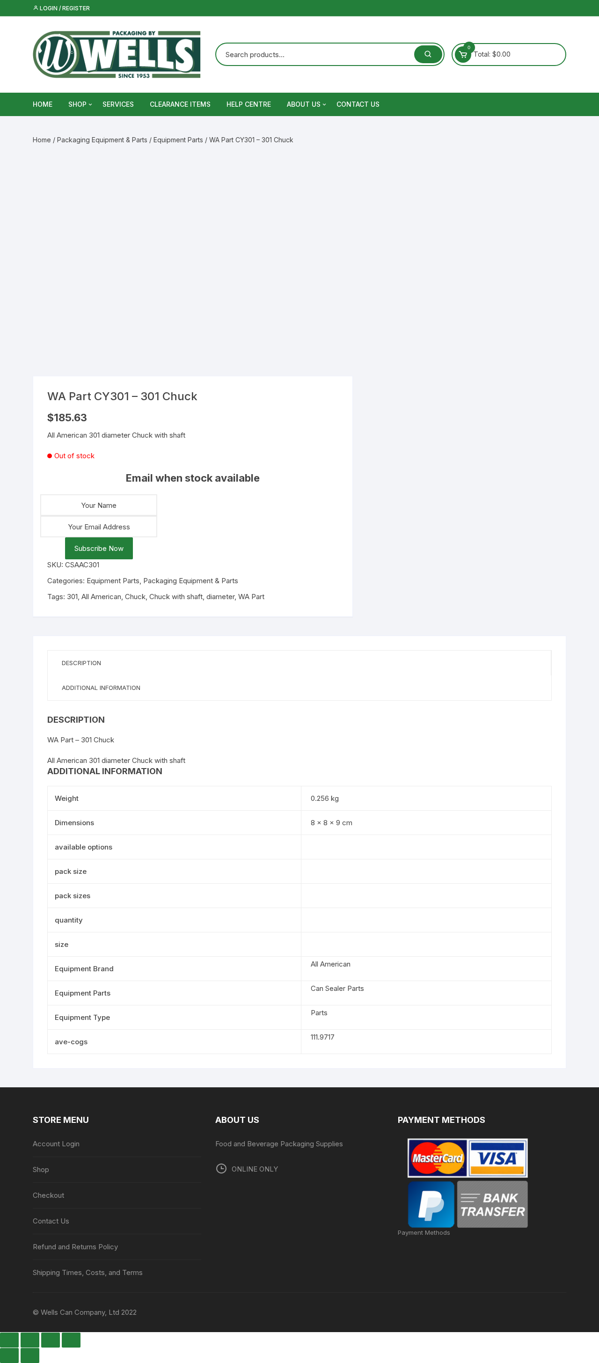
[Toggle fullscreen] (30, 1340)
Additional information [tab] (101, 687)
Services (118, 104)
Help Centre (248, 104)
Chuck (135, 596)
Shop (77, 104)
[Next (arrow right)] (30, 1355)
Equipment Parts (178, 140)
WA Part (251, 596)
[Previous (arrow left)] (9, 1355)
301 (72, 596)
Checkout (48, 1195)
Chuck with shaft (176, 596)
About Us (304, 104)
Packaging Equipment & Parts (102, 140)
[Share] (50, 1340)
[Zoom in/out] (9, 1340)
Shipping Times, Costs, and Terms (88, 1272)
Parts (319, 1012)
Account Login (56, 1143)
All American (101, 596)
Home (42, 140)
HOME (42, 104)
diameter (220, 596)
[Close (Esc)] (71, 1340)
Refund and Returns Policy (75, 1246)
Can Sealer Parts (337, 988)
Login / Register (64, 8)
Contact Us (358, 104)
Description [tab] (81, 663)
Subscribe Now (99, 548)
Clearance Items (180, 104)
